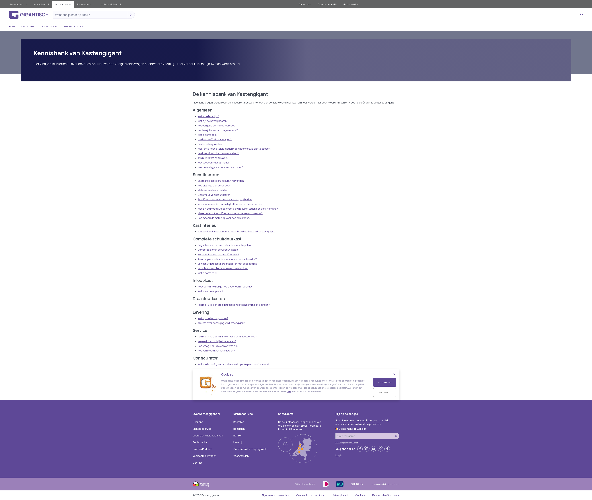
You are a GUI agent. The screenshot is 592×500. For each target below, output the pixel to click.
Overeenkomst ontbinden (310, 495)
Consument (346, 428)
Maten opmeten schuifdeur (213, 190)
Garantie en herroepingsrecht (250, 449)
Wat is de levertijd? (208, 116)
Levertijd (238, 442)
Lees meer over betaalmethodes (384, 484)
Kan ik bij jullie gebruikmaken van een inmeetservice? (227, 336)
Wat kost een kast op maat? (213, 162)
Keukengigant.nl (85, 4)
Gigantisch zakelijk (327, 4)
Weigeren (384, 392)
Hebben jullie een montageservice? (218, 130)
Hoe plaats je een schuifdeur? (214, 185)
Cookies (360, 495)
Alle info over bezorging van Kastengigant (221, 323)
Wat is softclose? (207, 134)
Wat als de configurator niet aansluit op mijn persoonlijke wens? (233, 364)
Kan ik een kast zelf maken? (213, 158)
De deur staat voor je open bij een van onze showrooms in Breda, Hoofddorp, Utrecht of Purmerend (300, 425)
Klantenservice (350, 4)
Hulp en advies (50, 26)
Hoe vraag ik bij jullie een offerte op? (218, 346)
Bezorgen (239, 428)
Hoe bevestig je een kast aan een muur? (220, 167)
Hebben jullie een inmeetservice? (216, 125)
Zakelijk (361, 428)
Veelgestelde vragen (75, 26)
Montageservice (202, 428)
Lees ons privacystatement (346, 443)
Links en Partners (202, 449)
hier (289, 391)
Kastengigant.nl (63, 4)
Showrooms (305, 4)
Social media (200, 442)
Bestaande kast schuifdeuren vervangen (221, 180)
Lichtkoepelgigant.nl (110, 4)
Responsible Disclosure (385, 495)
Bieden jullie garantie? (210, 144)
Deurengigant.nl (18, 4)
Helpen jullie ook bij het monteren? (217, 341)
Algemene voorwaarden (275, 495)
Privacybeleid (340, 495)
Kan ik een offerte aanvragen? (215, 139)
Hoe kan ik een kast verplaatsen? (216, 350)
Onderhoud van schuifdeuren (214, 194)
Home (12, 26)
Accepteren (385, 382)
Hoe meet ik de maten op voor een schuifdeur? (224, 218)
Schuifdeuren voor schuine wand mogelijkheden (225, 199)
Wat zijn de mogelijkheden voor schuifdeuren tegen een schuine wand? (238, 208)
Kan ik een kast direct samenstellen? (218, 153)
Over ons (198, 422)
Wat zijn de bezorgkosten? (213, 121)
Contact (197, 462)
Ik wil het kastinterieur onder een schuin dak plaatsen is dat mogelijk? (236, 231)
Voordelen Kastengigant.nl (208, 435)
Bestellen (238, 422)
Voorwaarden (241, 456)
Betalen (237, 435)
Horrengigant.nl (41, 4)
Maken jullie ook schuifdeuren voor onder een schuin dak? (230, 213)
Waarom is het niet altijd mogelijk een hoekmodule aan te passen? (234, 148)
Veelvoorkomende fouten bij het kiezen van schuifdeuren (230, 204)
